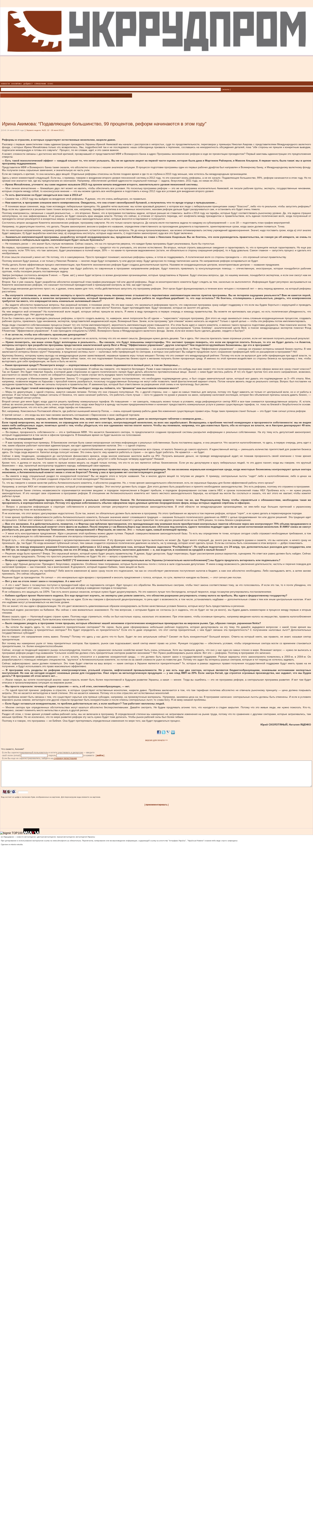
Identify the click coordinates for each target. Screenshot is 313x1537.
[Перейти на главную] (156, 80)
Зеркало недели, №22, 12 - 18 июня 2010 (44, 130)
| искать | (226, 89)
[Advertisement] (43, 104)
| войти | (100, 755)
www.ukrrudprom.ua (61, 841)
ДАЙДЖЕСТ (28, 84)
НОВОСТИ (5, 84)
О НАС (50, 84)
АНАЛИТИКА (16, 84)
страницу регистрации (65, 758)
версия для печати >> (156, 740)
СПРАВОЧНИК (40, 84)
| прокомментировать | (156, 804)
